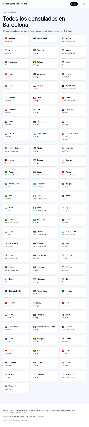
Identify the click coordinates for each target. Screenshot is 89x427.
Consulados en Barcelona (16, 4)
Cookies (41, 417)
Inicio (4, 12)
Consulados (7, 417)
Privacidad (32, 417)
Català (83, 4)
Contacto (15, 417)
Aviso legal (24, 417)
